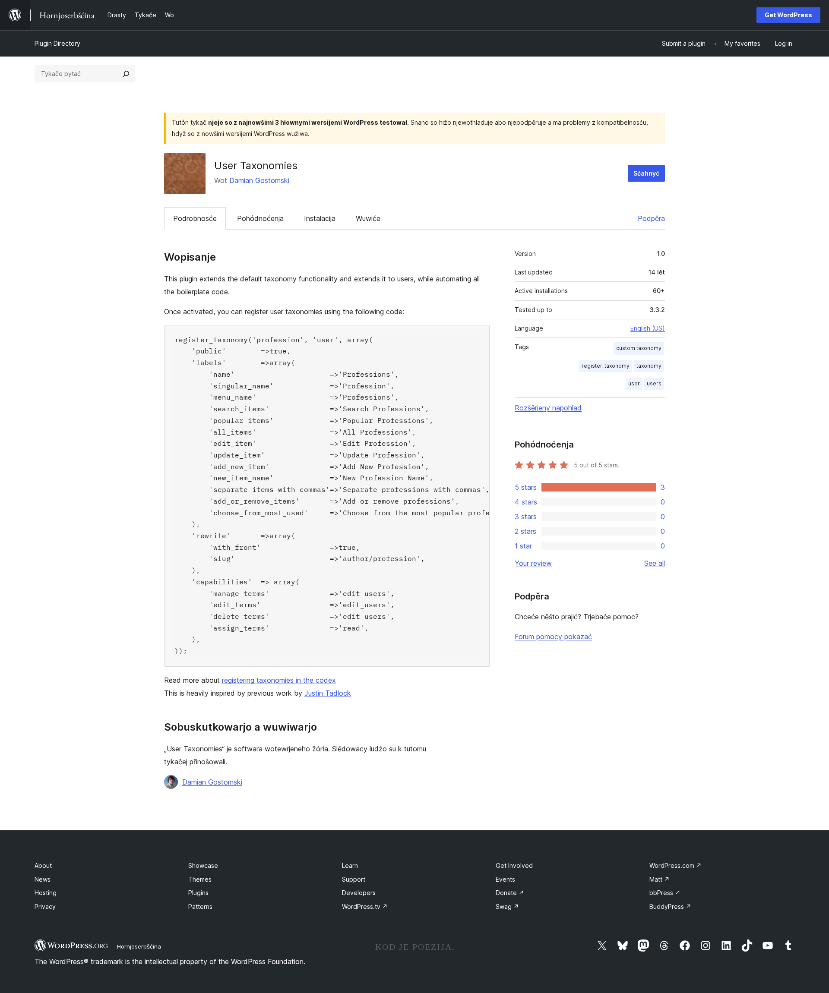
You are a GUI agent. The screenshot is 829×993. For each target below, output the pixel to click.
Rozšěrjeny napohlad (548, 408)
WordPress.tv (365, 906)
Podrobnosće (195, 218)
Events (505, 879)
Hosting (46, 892)
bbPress (664, 892)
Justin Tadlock (327, 693)
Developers (359, 892)
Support (353, 879)
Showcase (203, 865)
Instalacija (319, 218)
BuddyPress (670, 906)
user (634, 383)
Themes (200, 879)
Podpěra (651, 218)
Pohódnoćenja (260, 218)
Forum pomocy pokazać (553, 636)
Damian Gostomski (259, 180)
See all (654, 563)
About (43, 865)
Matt (659, 879)
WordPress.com (675, 865)
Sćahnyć (646, 173)
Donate (510, 892)
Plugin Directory (57, 43)
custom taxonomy (638, 348)
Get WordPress (788, 15)
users (654, 383)
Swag (507, 906)
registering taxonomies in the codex (279, 680)
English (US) (647, 328)
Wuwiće (368, 218)
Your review (533, 563)
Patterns (200, 906)
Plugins (198, 892)
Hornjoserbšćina (139, 946)
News (43, 879)
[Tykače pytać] (126, 73)
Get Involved (514, 865)
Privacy (45, 906)
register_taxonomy (606, 366)
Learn (350, 865)
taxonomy (648, 366)
